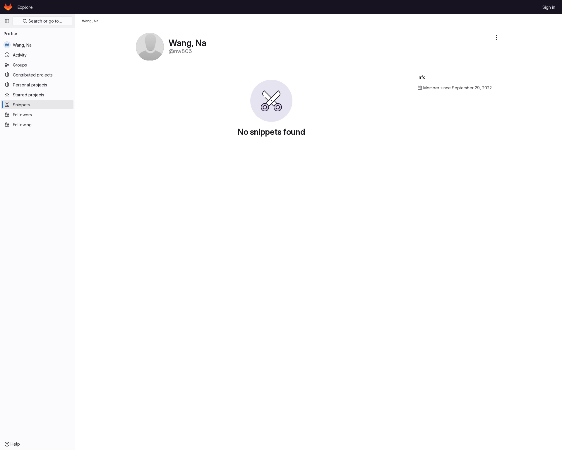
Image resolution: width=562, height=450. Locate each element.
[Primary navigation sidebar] (7, 21)
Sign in (548, 7)
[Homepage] (8, 7)
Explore (25, 7)
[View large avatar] (150, 46)
